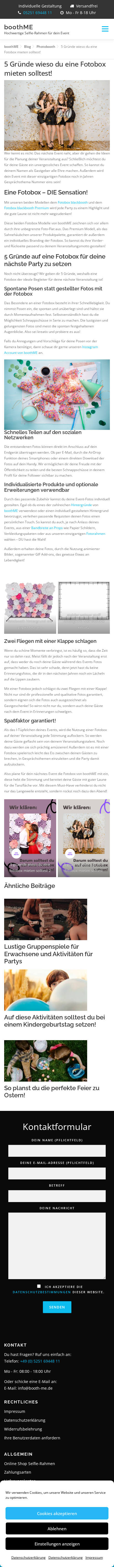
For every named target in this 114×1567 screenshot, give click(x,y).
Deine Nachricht (57, 1208)
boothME (18, 27)
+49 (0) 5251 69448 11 (40, 1361)
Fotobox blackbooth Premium (26, 208)
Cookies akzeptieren (57, 1513)
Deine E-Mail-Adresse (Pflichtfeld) (57, 1163)
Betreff (57, 1185)
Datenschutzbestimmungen (42, 1292)
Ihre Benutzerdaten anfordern (32, 1437)
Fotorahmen (95, 533)
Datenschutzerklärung (28, 1557)
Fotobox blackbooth (72, 202)
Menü (104, 29)
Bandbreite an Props (46, 527)
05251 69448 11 (37, 12)
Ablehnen (57, 1528)
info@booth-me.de (35, 1388)
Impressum (94, 1557)
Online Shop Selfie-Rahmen (29, 1463)
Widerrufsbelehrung (23, 1429)
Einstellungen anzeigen (57, 1544)
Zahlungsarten (17, 1472)
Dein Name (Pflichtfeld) (57, 1140)
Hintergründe (81, 505)
